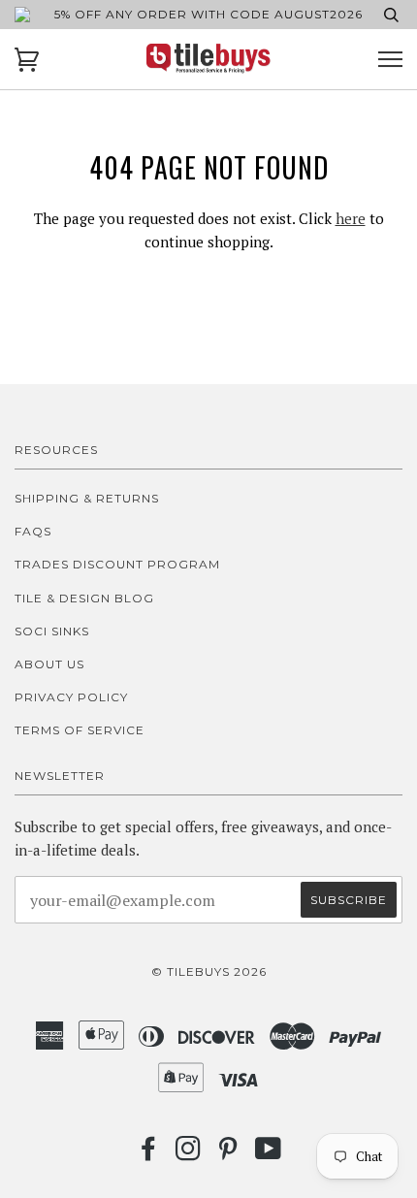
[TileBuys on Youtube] (268, 1154)
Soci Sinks (52, 631)
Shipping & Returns (87, 498)
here (351, 218)
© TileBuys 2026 (209, 971)
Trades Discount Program (117, 564)
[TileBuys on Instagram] (189, 1154)
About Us (49, 664)
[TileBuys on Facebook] (149, 1154)
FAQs (33, 531)
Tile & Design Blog (84, 598)
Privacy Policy (71, 697)
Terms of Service (79, 730)
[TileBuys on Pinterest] (228, 1154)
